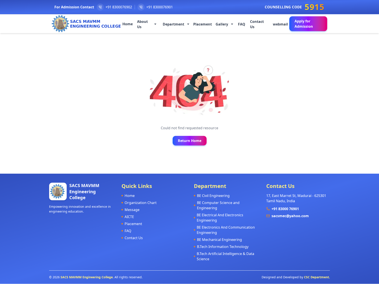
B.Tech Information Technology (222, 246)
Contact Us (134, 237)
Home (130, 195)
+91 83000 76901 (285, 208)
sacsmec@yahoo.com (290, 215)
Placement (133, 223)
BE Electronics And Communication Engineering (226, 230)
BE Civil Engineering (213, 195)
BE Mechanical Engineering (219, 239)
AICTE (129, 216)
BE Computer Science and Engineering (218, 205)
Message (132, 209)
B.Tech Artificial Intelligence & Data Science (225, 256)
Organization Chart (141, 202)
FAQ (128, 230)
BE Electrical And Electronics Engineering (220, 218)
